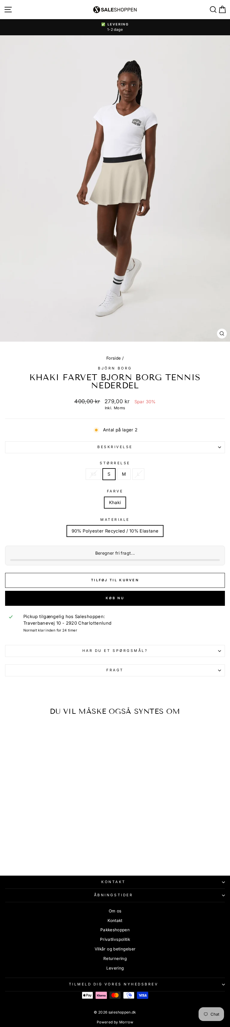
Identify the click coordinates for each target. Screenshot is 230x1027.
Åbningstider (113, 895)
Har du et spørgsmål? (115, 651)
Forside (113, 358)
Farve (115, 491)
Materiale (115, 520)
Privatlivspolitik (115, 939)
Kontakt (113, 882)
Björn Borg (115, 368)
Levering (115, 968)
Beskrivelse (115, 447)
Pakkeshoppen (115, 929)
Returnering (115, 958)
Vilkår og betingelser (115, 949)
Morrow (126, 1022)
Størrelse (115, 463)
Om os (115, 911)
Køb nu (115, 598)
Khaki (115, 502)
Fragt (115, 670)
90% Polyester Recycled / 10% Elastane (115, 531)
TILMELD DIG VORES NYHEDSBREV (113, 984)
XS (93, 474)
